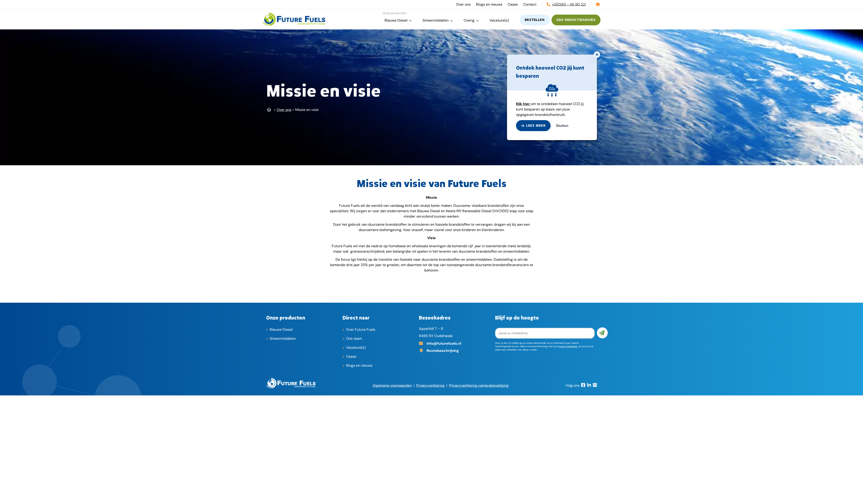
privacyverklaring (568, 346)
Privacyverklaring (430, 385)
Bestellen (535, 20)
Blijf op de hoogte (517, 317)
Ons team (354, 338)
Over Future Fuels (360, 329)
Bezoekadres (435, 317)
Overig (469, 20)
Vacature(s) (499, 20)
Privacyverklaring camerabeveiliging (479, 385)
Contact (529, 4)
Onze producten (285, 317)
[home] (293, 19)
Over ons (463, 4)
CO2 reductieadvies (576, 20)
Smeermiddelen (436, 20)
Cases (513, 4)
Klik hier (523, 103)
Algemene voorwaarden (392, 385)
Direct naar (356, 317)
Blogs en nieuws (489, 4)
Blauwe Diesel (396, 20)
